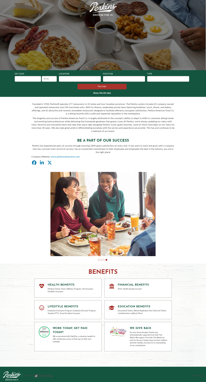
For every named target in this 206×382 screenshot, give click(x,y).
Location (64, 74)
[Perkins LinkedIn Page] (42, 163)
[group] (103, 214)
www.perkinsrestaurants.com (65, 157)
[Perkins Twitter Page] (49, 163)
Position (108, 74)
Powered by (29, 376)
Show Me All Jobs (102, 93)
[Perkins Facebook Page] (34, 163)
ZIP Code (19, 74)
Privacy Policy (197, 376)
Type (149, 74)
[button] (99, 260)
